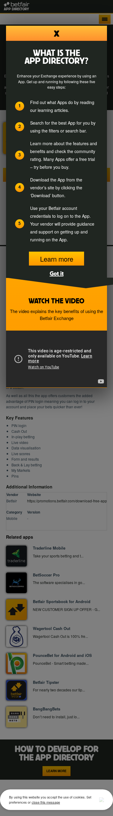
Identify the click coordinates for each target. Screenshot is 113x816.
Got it (57, 273)
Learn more (56, 258)
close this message (46, 802)
